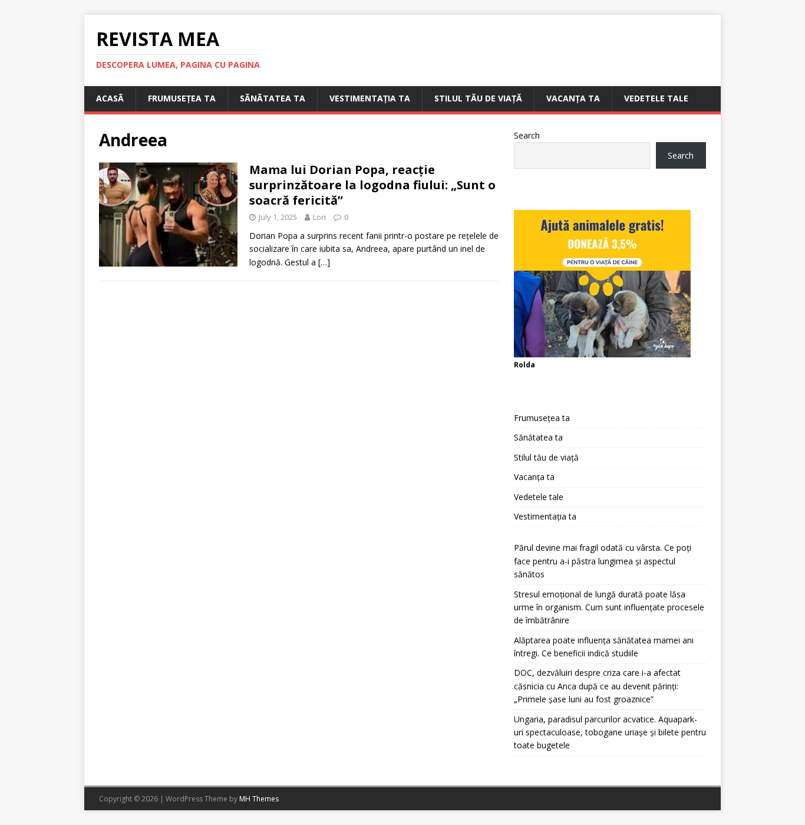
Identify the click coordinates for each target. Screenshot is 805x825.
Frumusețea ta (182, 98)
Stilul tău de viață (478, 98)
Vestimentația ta (369, 98)
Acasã (110, 98)
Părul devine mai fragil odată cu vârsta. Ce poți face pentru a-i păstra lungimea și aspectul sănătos (602, 561)
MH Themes (259, 799)
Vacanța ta (573, 98)
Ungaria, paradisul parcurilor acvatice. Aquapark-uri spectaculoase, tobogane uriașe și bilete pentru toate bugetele (610, 732)
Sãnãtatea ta (272, 98)
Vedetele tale (656, 98)
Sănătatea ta (538, 437)
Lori (319, 217)
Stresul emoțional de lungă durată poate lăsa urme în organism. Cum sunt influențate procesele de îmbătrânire (609, 607)
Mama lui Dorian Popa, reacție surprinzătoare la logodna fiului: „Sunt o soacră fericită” (372, 185)
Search (527, 135)
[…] (324, 262)
